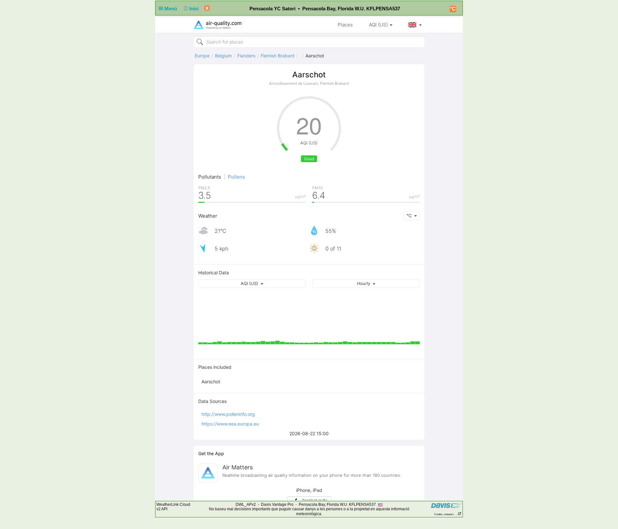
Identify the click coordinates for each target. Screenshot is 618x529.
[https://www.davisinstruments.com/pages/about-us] (446, 505)
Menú (171, 8)
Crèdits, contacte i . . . (446, 514)
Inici (194, 8)
